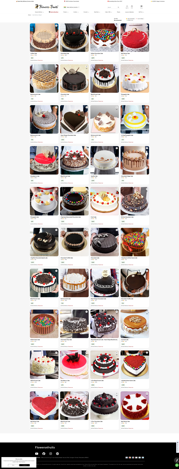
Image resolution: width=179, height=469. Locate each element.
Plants (118, 12)
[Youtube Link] (36, 454)
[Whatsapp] (177, 465)
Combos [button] (75, 12)
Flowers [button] (65, 12)
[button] (56, 25)
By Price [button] (141, 12)
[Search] (118, 7)
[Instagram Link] (50, 454)
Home (29, 14)
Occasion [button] (86, 12)
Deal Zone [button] (96, 12)
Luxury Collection (129, 12)
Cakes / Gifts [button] (108, 12)
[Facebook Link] (43, 454)
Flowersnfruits (45, 447)
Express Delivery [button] (38, 12)
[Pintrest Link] (57, 454)
